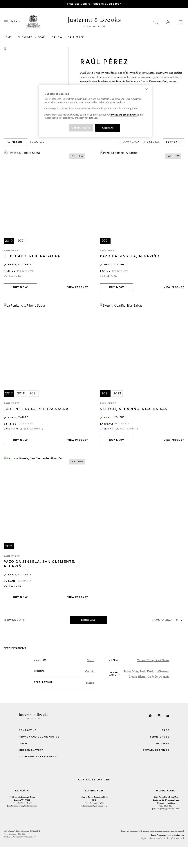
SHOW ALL (88, 620)
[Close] (146, 89)
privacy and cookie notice (124, 114)
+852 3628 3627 (166, 805)
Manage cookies (81, 127)
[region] (95, 111)
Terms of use (159, 737)
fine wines (24, 37)
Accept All (107, 127)
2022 (117, 393)
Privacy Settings (156, 750)
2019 (9, 240)
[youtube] (167, 715)
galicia (57, 37)
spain (42, 37)
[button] (128, 142)
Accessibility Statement (38, 757)
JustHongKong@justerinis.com (166, 808)
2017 (9, 393)
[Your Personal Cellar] (168, 21)
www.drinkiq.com (176, 834)
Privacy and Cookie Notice (39, 737)
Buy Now (20, 287)
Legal (23, 743)
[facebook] (150, 715)
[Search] (155, 21)
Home (8, 37)
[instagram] (159, 715)
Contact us (27, 730)
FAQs (165, 730)
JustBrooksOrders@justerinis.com (22, 805)
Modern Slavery (31, 750)
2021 (21, 240)
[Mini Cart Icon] (180, 21)
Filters (17, 142)
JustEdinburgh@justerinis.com (94, 805)
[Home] (33, 22)
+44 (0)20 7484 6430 (22, 802)
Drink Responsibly (159, 834)
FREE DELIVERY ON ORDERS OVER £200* (94, 4)
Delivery (162, 743)
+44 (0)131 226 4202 (94, 802)
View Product (77, 287)
